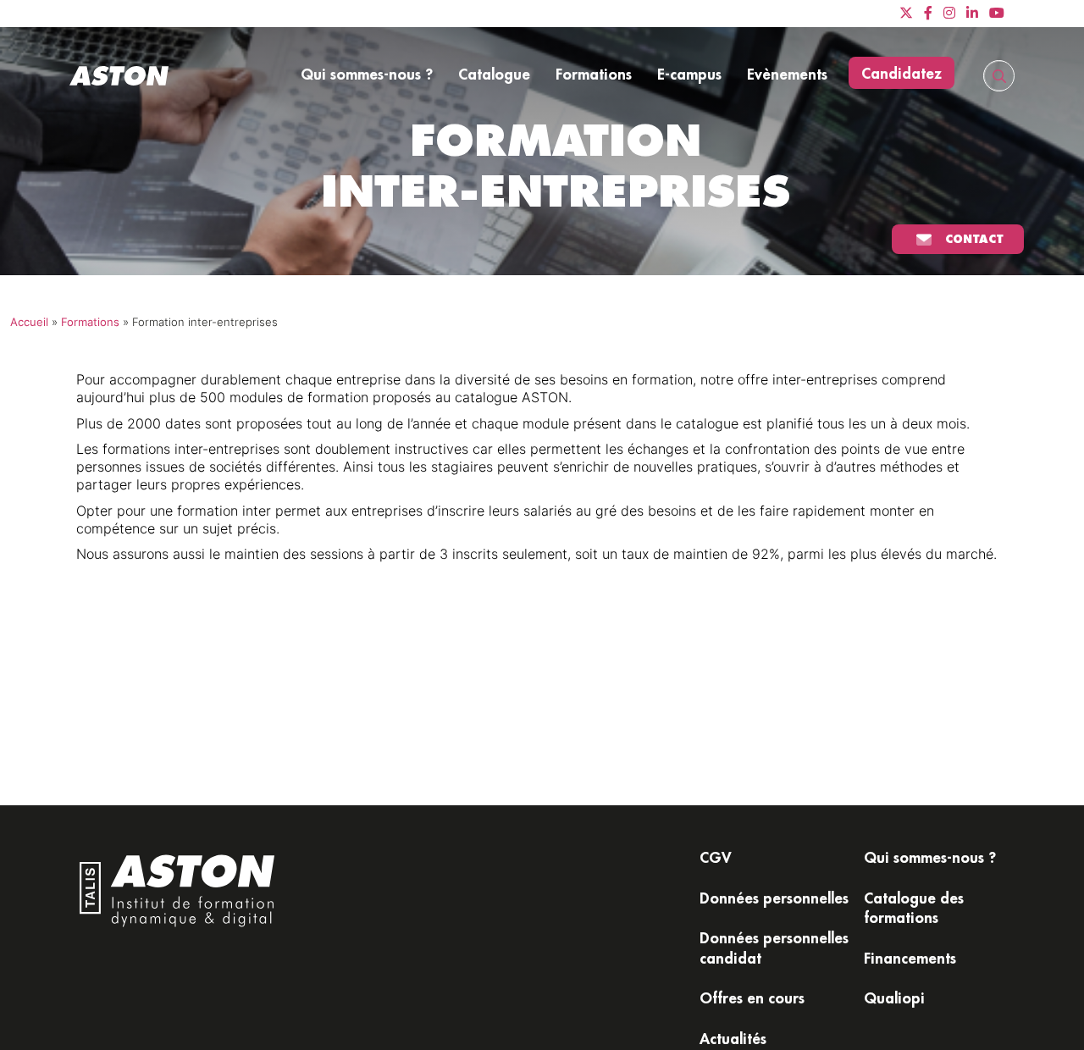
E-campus (689, 74)
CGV (716, 857)
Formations (594, 74)
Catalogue (494, 74)
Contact (974, 239)
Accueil (29, 322)
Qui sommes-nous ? (367, 74)
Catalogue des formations (914, 907)
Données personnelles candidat (774, 947)
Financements (910, 958)
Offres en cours (752, 997)
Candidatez (901, 73)
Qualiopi (894, 997)
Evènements (787, 74)
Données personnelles (774, 897)
